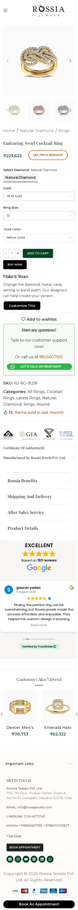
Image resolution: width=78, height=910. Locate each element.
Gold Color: (12, 229)
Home (9, 130)
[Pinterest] (34, 859)
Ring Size (10, 208)
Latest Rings (28, 398)
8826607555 (51, 357)
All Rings (36, 391)
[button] (7, 60)
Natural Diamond (37, 130)
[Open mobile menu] (5, 10)
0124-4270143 (34, 816)
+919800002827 (56, 825)
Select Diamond (16, 170)
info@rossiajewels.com (35, 807)
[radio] (20, 178)
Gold (7, 188)
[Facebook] (9, 859)
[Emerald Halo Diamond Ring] (58, 706)
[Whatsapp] (50, 859)
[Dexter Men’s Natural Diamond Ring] (20, 706)
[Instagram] (18, 859)
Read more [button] (39, 625)
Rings (64, 130)
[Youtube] (26, 859)
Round (43, 404)
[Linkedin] (42, 859)
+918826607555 (30, 825)
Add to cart (38, 253)
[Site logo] (48, 10)
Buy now (15, 264)
